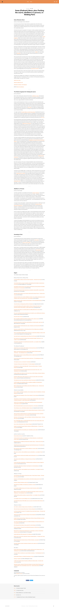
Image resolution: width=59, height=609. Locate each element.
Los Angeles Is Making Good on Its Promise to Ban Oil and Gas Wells (26, 488)
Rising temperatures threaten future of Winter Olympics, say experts (26, 539)
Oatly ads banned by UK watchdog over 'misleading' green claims (26, 429)
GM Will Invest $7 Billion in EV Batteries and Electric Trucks (24, 484)
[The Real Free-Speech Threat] (29, 588)
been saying (38, 249)
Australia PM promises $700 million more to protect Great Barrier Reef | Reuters (28, 500)
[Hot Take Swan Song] (29, 590)
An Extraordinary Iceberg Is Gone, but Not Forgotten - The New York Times (27, 279)
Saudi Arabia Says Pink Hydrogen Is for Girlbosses (23, 534)
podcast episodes (35, 192)
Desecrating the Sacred (18, 435)
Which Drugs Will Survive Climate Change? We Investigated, (25, 514)
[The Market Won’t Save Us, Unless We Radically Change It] (29, 597)
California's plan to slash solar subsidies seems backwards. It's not (26, 455)
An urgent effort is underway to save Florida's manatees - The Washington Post (28, 552)
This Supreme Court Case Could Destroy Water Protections (25, 380)
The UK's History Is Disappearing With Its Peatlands (23, 303)
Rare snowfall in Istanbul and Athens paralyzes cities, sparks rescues (26, 318)
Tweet (32, 580)
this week (29, 107)
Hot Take (31, 8)
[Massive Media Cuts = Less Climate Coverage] (29, 593)
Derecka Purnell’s (39, 204)
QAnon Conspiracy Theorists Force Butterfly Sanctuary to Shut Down (26, 527)
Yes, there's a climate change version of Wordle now (23, 506)
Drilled (36, 51)
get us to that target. (27, 242)
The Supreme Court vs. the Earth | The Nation (22, 361)
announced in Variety (35, 68)
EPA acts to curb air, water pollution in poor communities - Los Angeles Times (28, 451)
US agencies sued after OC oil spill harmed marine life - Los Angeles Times (27, 341)
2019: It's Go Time (17, 80)
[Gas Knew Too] (29, 595)
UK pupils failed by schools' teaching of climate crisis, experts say (26, 543)
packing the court (17, 181)
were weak (37, 239)
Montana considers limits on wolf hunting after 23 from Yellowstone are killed (28, 329)
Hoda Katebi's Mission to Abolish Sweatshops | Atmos (24, 556)
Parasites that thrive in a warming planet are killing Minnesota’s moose (27, 309)
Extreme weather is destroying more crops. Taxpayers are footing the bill (27, 325)
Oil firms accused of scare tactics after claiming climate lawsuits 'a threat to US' (28, 410)
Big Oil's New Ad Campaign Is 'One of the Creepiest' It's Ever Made (26, 395)
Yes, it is (42, 117)
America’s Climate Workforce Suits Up (21, 482)
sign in (21, 573)
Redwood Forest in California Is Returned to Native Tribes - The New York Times (28, 441)
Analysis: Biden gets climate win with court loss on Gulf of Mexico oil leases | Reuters (29, 373)
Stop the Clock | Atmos (18, 316)
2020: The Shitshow (20, 86)
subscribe (17, 573)
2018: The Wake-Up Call (18, 82)
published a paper (35, 95)
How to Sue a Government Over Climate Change (22, 424)
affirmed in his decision (27, 123)
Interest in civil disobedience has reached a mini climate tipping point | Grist (27, 478)
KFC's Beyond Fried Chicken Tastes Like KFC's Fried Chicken (24, 525)
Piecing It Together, (17, 558)
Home (28, 1)
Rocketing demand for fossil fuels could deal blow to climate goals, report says (28, 322)
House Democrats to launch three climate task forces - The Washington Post (28, 358)
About (31, 1)
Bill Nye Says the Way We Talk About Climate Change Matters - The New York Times (29, 536)
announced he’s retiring (20, 173)
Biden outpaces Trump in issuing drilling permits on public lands (25, 354)
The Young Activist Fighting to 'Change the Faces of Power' (25, 458)
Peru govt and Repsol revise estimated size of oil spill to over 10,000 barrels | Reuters (29, 313)
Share (28, 580)
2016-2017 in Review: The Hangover (20, 84)
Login (56, 1)
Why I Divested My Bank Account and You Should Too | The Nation (26, 405)
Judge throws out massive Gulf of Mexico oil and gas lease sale (25, 347)
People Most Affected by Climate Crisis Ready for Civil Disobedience (26, 465)
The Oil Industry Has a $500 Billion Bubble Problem (23, 407)
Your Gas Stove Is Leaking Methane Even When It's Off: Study (25, 336)
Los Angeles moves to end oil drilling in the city (22, 498)
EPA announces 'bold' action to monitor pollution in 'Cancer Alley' (26, 448)
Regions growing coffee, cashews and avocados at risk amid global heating (27, 300)
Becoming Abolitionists (18, 205)
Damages (19, 53)
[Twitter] (54, 1)
